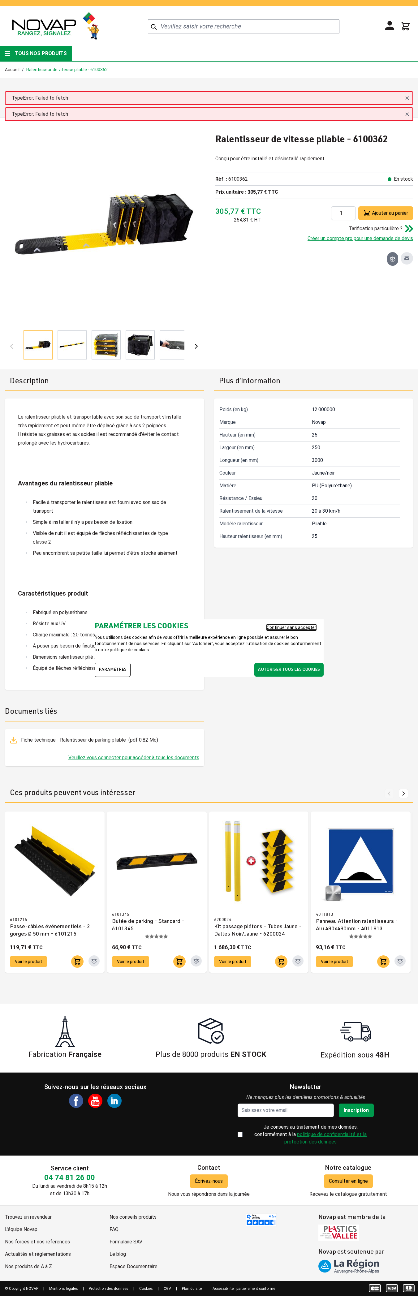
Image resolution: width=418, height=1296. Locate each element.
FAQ (114, 1229)
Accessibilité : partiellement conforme (244, 1288)
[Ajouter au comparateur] (392, 259)
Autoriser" (203, 643)
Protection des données (108, 1288)
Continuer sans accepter (291, 627)
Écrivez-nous (209, 1181)
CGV (167, 1288)
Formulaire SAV (126, 1242)
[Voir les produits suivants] (403, 793)
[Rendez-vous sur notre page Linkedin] (114, 1101)
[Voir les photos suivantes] (196, 346)
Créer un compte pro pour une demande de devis (360, 238)
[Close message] (407, 98)
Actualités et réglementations (38, 1254)
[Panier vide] (405, 26)
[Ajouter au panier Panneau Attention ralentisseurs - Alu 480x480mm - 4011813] (383, 961)
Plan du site (192, 1288)
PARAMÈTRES (113, 670)
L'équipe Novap (21, 1229)
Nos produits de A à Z (28, 1266)
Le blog (118, 1254)
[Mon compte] (390, 26)
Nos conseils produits (133, 1217)
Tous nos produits (41, 53)
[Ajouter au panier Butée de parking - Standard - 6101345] (179, 961)
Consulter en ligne (348, 1181)
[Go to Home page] (55, 26)
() (89, 740)
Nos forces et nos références (37, 1242)
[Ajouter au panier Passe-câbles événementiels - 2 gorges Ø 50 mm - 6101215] (77, 961)
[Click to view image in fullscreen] (104, 224)
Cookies (146, 1288)
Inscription (356, 1110)
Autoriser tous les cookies (289, 670)
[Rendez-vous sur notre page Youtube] (95, 1101)
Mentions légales (63, 1288)
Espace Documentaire (133, 1266)
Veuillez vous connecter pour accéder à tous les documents (133, 757)
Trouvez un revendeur (28, 1217)
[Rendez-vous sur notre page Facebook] (76, 1101)
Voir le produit (28, 961)
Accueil (12, 69)
